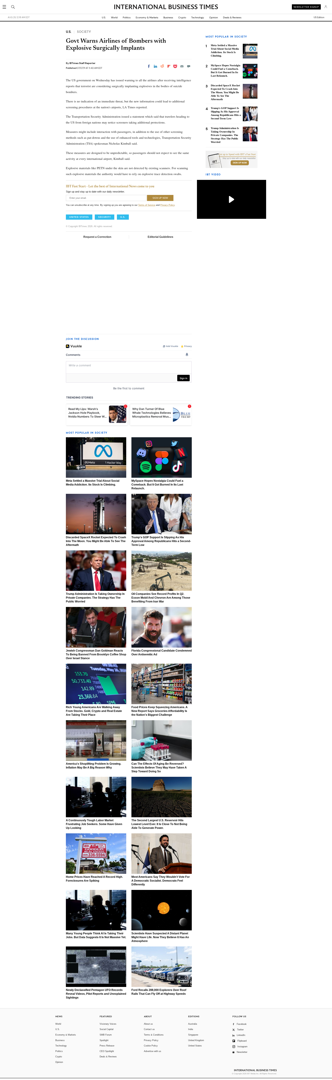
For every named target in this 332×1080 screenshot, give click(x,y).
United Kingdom (196, 1040)
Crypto (182, 17)
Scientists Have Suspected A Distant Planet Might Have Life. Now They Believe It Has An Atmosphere (160, 937)
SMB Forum (106, 1034)
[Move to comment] (189, 66)
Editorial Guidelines (160, 236)
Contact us (149, 1029)
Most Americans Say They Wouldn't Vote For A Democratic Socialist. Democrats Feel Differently (160, 880)
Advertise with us (152, 1051)
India (190, 1029)
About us (148, 1024)
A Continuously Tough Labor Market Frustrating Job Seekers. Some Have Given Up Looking (94, 824)
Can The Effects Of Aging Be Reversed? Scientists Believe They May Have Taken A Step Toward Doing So (159, 767)
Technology (197, 17)
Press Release (107, 1045)
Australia (192, 1024)
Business (168, 17)
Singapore (193, 1034)
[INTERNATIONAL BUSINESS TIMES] (166, 7)
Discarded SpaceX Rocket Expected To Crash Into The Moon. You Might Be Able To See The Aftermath (96, 541)
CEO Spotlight (107, 1051)
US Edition (319, 17)
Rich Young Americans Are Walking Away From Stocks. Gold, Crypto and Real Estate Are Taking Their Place (94, 711)
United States (195, 1045)
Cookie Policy (151, 1045)
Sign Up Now (240, 163)
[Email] (182, 66)
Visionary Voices (108, 1024)
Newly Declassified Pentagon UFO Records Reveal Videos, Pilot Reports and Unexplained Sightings (96, 994)
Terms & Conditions (154, 1034)
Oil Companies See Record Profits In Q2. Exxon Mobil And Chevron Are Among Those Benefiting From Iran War (160, 597)
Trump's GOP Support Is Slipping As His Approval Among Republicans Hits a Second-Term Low (161, 541)
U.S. (104, 17)
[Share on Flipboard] (169, 66)
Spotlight (104, 1040)
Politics (127, 17)
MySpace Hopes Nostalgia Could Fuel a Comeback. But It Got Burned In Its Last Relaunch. (157, 484)
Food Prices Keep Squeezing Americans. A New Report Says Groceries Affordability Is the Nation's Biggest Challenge (159, 711)
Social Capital (106, 1029)
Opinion (213, 17)
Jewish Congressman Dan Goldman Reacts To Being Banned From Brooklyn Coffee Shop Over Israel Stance (96, 654)
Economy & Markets (147, 17)
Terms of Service (146, 205)
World (114, 17)
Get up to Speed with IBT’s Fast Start (237, 154)
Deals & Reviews (232, 17)
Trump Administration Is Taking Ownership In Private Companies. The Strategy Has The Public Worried (95, 597)
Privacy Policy (167, 205)
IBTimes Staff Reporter (82, 63)
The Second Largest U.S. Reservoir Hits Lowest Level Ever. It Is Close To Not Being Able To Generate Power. (159, 824)
